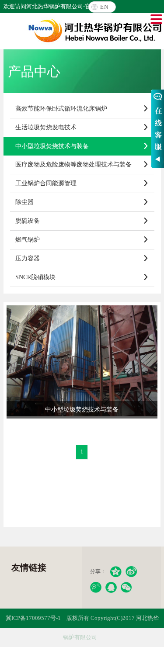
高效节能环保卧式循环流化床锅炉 (82, 108)
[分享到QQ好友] (111, 587)
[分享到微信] (126, 587)
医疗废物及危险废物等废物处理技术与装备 (82, 164)
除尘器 (82, 202)
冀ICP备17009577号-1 (33, 618)
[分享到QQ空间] (116, 571)
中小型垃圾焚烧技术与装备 (82, 146)
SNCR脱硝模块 (82, 277)
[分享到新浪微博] (131, 571)
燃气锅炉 (82, 239)
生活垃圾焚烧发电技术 (82, 127)
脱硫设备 (82, 221)
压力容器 (82, 258)
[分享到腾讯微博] (95, 587)
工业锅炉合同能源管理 (82, 183)
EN (104, 6)
